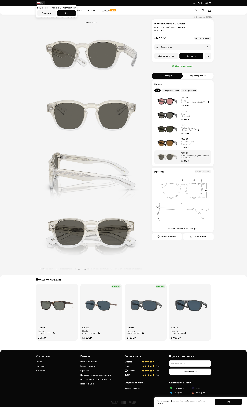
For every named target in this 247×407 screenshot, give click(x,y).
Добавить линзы (166, 56)
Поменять (46, 13)
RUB (42, 3)
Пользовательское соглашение (95, 375)
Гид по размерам (202, 172)
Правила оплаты (88, 361)
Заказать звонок (132, 388)
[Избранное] (202, 10)
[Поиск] (195, 10)
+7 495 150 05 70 (204, 3)
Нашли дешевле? (202, 38)
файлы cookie (177, 401)
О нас (39, 361)
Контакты (40, 366)
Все (157, 90)
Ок (228, 402)
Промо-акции (87, 384)
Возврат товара (88, 366)
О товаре (167, 76)
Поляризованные (171, 90)
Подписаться (190, 371)
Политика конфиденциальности (96, 379)
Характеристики (198, 76)
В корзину (191, 56)
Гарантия (84, 370)
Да (66, 13)
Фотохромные (189, 90)
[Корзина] (209, 10)
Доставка (41, 370)
